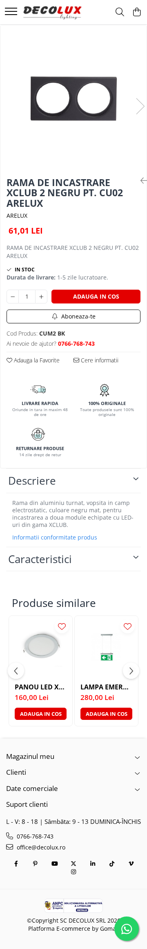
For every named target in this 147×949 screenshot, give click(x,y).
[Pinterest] (35, 864)
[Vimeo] (131, 864)
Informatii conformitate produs (54, 537)
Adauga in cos (96, 296)
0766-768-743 (34, 836)
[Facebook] (16, 864)
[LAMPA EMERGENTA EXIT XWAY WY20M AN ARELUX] (106, 647)
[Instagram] (73, 872)
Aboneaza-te (78, 316)
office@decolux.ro (40, 847)
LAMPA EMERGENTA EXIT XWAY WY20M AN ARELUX (106, 687)
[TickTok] (112, 864)
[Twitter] (73, 864)
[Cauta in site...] (120, 12)
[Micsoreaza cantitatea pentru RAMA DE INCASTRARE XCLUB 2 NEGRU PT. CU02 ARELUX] (13, 296)
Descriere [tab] (32, 480)
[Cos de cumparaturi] (136, 12)
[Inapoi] (140, 180)
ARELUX (17, 215)
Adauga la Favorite (36, 360)
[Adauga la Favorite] (62, 626)
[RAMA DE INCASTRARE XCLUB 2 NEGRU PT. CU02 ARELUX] (73, 98)
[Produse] (11, 12)
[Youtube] (54, 864)
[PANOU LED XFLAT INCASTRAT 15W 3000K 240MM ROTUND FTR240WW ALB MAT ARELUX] (40, 647)
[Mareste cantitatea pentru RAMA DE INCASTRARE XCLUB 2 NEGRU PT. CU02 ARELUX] (41, 296)
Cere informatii (98, 360)
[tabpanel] (73, 98)
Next (140, 106)
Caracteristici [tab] (40, 559)
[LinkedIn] (93, 864)
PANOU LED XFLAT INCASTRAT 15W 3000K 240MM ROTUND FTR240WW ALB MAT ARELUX (41, 687)
